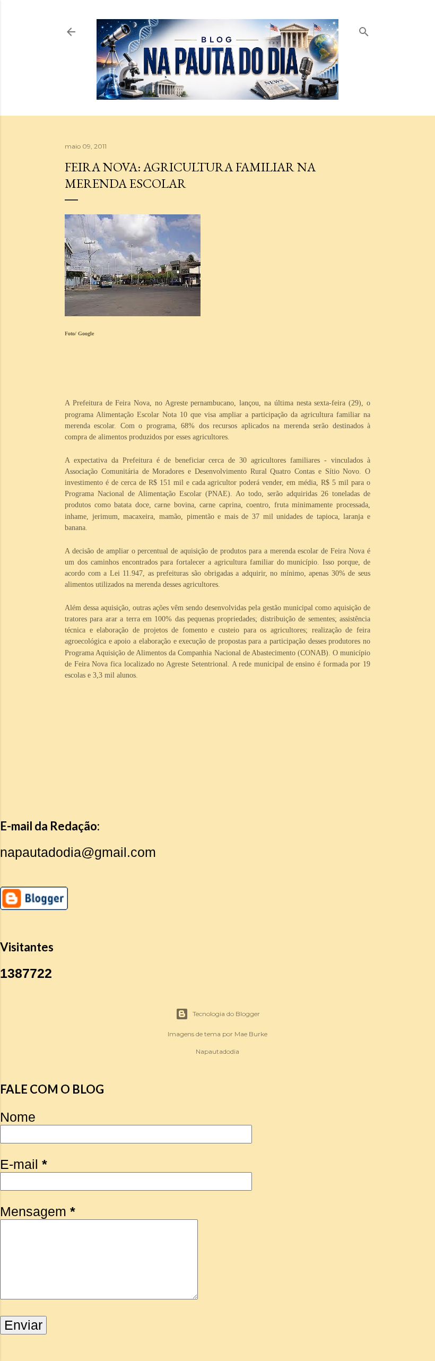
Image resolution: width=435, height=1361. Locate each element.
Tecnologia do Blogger (226, 1014)
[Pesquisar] (364, 29)
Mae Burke (250, 1034)
